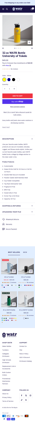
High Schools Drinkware (6, 361)
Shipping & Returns (11, 206)
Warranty (9, 224)
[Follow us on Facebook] (21, 395)
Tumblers (5, 350)
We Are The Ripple (12, 407)
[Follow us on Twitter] (26, 395)
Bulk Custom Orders (6, 373)
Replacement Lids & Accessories (9, 367)
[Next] (32, 48)
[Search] (7, 9)
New (25, 252)
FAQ (20, 350)
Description (8, 139)
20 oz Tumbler (26, 277)
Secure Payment (11, 229)
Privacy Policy (6, 397)
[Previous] (3, 48)
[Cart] (32, 9)
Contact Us (23, 346)
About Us (5, 394)
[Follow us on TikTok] (21, 400)
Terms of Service (7, 401)
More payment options (17, 107)
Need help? (6, 127)
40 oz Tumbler (9, 277)
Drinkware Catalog (25, 361)
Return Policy (23, 354)
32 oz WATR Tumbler (26, 310)
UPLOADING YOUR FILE (11, 212)
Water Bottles (6, 346)
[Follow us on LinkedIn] (26, 400)
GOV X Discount (24, 357)
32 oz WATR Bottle (9, 310)
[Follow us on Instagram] (30, 395)
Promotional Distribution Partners (6, 381)
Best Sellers (14, 252)
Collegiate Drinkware (5, 355)
